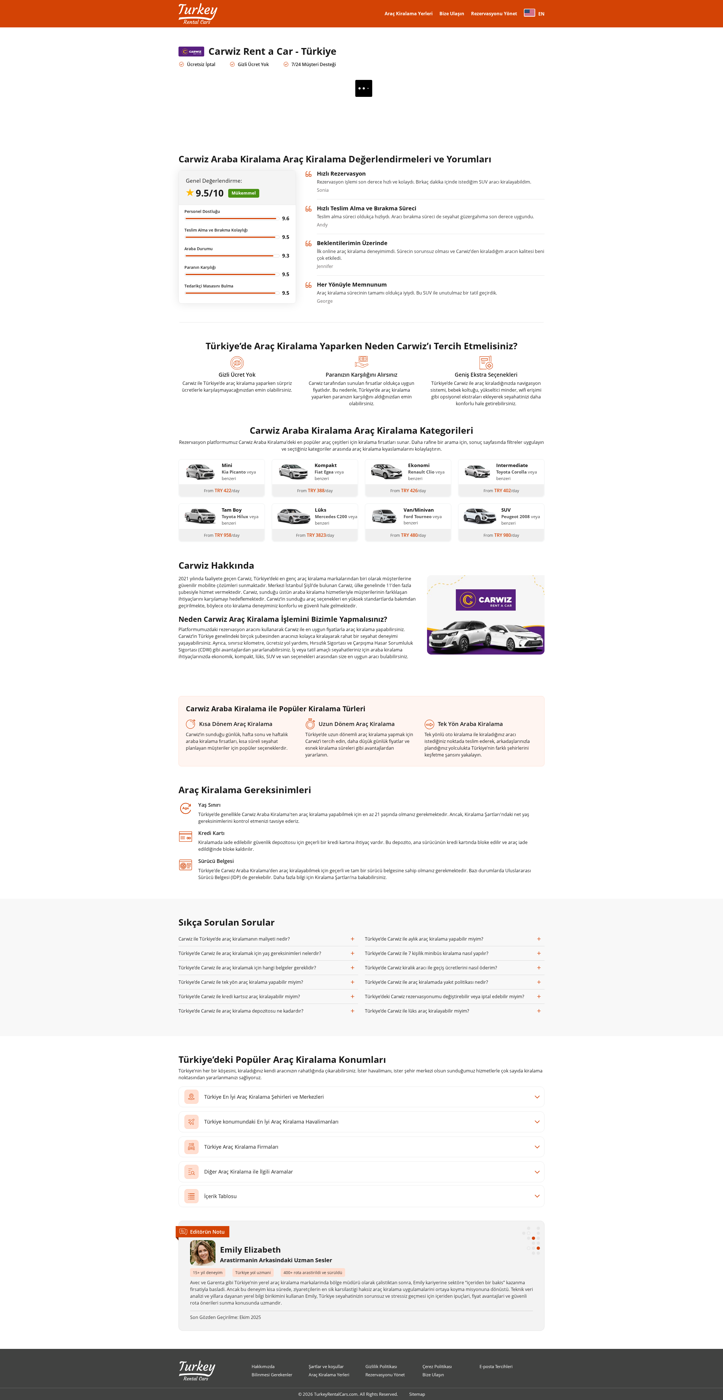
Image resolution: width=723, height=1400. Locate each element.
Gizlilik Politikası (381, 1366)
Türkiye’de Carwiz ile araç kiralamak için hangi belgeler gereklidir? (247, 968)
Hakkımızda (263, 1366)
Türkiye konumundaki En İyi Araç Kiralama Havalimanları (271, 1121)
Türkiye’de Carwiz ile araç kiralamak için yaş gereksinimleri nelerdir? (249, 953)
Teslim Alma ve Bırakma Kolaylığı (216, 230)
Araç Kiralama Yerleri (409, 13)
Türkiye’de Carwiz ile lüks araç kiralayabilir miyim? (417, 1011)
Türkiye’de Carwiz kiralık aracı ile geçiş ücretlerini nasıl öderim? (431, 968)
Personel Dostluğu (202, 211)
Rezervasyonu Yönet (494, 13)
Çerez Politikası (437, 1366)
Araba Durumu (198, 248)
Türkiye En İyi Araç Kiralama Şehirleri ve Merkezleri (264, 1096)
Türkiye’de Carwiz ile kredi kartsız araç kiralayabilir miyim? (239, 996)
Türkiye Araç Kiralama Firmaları (241, 1146)
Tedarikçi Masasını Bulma (208, 286)
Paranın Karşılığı (200, 267)
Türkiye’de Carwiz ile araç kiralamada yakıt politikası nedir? (426, 982)
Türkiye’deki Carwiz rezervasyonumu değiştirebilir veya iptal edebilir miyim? (444, 996)
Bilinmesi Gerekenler (272, 1374)
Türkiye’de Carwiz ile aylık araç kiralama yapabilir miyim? (424, 939)
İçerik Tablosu (220, 1196)
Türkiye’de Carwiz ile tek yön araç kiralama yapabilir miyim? (240, 982)
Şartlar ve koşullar (326, 1366)
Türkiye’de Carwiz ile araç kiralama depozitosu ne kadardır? (240, 1011)
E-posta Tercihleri (496, 1366)
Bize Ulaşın (451, 13)
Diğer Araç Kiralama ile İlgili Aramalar (248, 1171)
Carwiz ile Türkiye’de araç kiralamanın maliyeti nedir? (234, 939)
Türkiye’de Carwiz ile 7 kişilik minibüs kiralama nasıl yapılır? (426, 953)
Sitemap (417, 1394)
